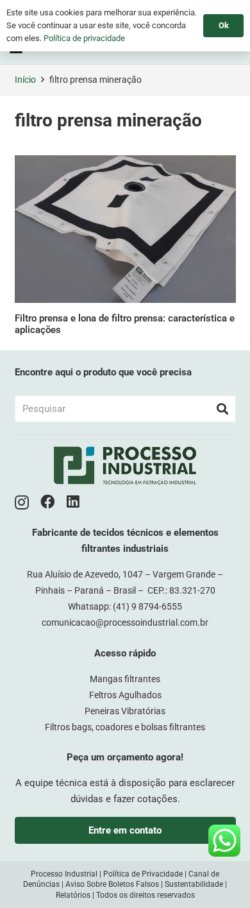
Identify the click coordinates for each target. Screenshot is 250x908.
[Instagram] (22, 503)
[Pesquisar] (222, 408)
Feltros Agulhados (125, 695)
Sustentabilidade (194, 884)
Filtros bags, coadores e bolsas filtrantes (125, 727)
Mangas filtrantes (125, 679)
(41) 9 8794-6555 (147, 606)
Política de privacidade (84, 38)
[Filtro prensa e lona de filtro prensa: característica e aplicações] (125, 229)
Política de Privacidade (143, 873)
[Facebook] (47, 502)
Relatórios (73, 895)
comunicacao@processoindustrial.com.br (125, 622)
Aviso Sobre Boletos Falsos (112, 884)
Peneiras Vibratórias (125, 711)
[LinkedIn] (73, 502)
